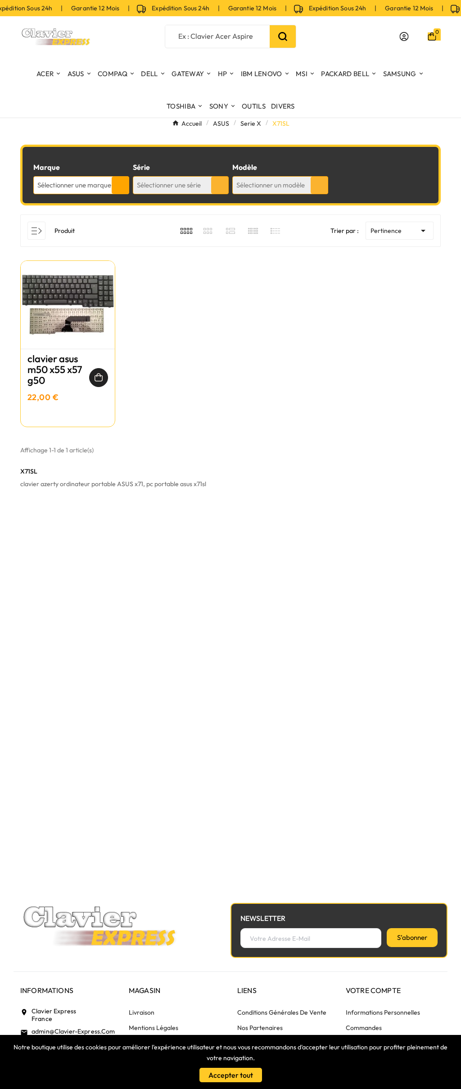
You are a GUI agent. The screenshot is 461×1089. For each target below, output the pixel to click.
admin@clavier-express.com (73, 1031)
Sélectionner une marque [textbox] (74, 185)
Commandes (364, 1028)
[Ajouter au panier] (98, 377)
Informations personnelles (383, 1012)
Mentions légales (153, 1028)
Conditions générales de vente (281, 1012)
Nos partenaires (260, 1028)
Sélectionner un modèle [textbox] (270, 185)
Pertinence (400, 230)
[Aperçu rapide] (68, 314)
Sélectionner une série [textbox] (169, 185)
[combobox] (81, 185)
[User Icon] (404, 36)
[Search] (282, 36)
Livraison (141, 1012)
